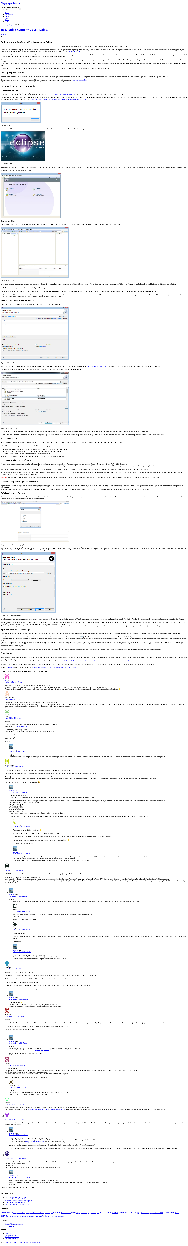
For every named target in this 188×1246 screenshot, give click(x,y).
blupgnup (11, 667)
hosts (98, 1213)
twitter (48, 1216)
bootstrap (28, 1213)
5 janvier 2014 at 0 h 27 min (17, 1087)
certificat (33, 1213)
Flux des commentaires (12, 1237)
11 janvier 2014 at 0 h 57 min (18, 1043)
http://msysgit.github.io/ (80, 80)
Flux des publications (11, 1235)
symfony (74, 667)
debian (57, 1212)
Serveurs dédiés (9, 14)
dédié (73, 1213)
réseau (177, 1213)
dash (52, 1213)
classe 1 (38, 1213)
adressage (15, 1213)
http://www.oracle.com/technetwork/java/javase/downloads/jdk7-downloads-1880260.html (59, 99)
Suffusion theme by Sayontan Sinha (30, 1242)
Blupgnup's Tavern (10, 3)
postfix (154, 1213)
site (13, 1216)
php (69, 667)
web (52, 1216)
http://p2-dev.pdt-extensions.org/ (97, 366)
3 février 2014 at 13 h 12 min (22, 930)
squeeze (20, 1216)
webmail (56, 1216)
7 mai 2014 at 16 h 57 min (13, 699)
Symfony (7, 18)
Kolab (143, 1213)
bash (24, 1213)
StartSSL (28, 1216)
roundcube (169, 1212)
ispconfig (122, 1212)
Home (7, 13)
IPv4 (113, 1213)
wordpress (61, 1216)
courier (48, 1213)
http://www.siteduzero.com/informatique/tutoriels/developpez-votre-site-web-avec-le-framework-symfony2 (96, 661)
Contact (7, 21)
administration (7, 1213)
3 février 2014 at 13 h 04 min (22, 911)
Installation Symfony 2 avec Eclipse (24, 29)
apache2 (20, 1213)
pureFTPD (160, 1213)
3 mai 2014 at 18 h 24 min (17, 751)
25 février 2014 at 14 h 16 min (18, 792)
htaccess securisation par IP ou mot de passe (18, 1201)
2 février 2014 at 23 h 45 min (14, 870)
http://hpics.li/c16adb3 (20, 726)
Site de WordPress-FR (11, 1238)
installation (64, 667)
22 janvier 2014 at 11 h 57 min (14, 969)
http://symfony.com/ (74, 51)
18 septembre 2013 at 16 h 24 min (19, 1177)
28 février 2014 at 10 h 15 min (22, 853)
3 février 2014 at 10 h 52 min (18, 896)
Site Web (7, 16)
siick (6, 680)
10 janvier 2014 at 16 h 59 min (14, 1016)
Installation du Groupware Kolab (15, 1202)
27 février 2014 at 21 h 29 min (22, 826)
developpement (42, 667)
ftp (88, 1213)
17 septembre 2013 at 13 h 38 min (15, 1158)
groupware (93, 1213)
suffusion (33, 1216)
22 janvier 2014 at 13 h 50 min (18, 999)
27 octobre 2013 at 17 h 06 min (14, 1104)
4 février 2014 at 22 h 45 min (22, 952)
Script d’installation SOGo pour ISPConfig (18, 1204)
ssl (24, 1216)
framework (56, 667)
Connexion (8, 1233)
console (34, 667)
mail (146, 1213)
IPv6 (116, 1213)
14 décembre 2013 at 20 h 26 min (15, 1065)
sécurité (44, 1216)
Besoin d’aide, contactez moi (14, 1224)
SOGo (16, 1216)
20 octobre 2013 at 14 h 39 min (18, 1135)
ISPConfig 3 (134, 1212)
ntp (149, 1213)
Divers (7, 20)
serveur (5, 1215)
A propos (11, 1226)
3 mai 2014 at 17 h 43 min (13, 718)
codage (43, 1213)
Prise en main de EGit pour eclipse (15, 1197)
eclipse (50, 667)
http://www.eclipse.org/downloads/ (64, 94)
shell (11, 1216)
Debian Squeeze (66, 1213)
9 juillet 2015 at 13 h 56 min (13, 682)
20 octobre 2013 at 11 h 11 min (14, 1119)
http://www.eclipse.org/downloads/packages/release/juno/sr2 (46, 1109)
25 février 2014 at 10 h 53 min (14, 767)
